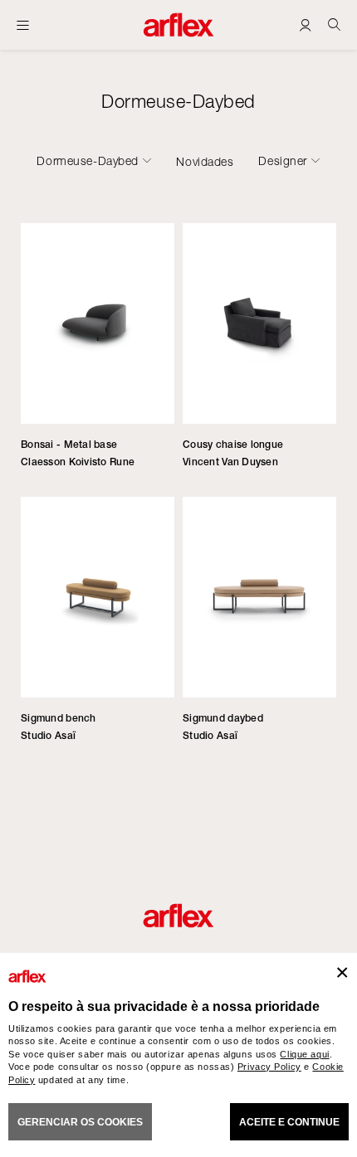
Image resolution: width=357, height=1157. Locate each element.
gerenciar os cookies (80, 1122)
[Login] (305, 24)
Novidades (204, 161)
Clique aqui (304, 1054)
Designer (282, 161)
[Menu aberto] (23, 24)
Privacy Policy (269, 1067)
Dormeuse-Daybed (87, 161)
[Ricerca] (334, 24)
